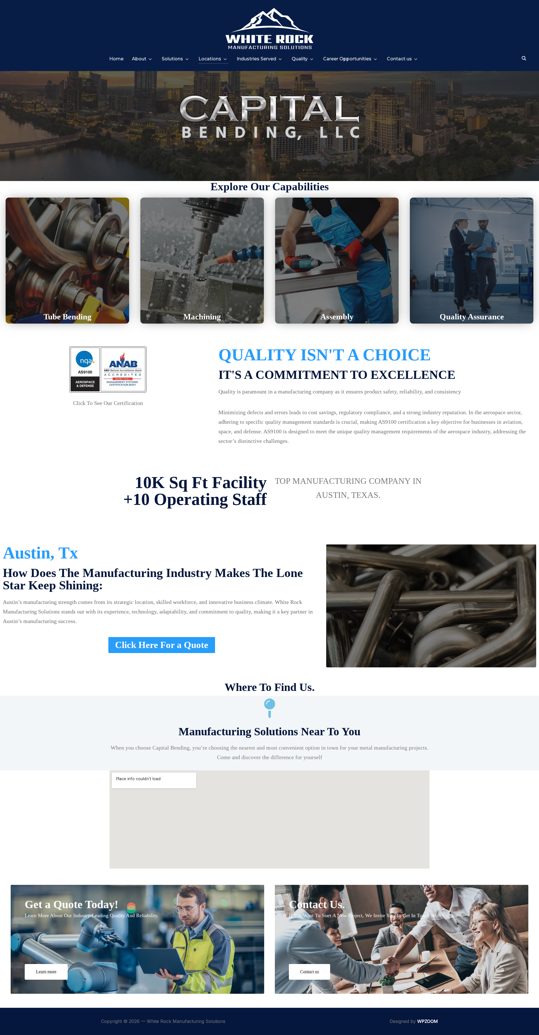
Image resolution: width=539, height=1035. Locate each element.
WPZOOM (427, 1021)
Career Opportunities (347, 58)
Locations (209, 58)
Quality (300, 58)
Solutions (172, 58)
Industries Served (256, 58)
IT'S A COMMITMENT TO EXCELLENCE (336, 375)
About (139, 58)
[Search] (524, 57)
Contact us (399, 58)
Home (116, 58)
